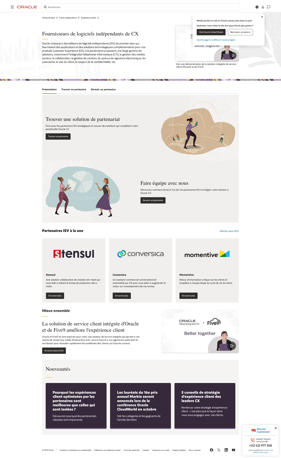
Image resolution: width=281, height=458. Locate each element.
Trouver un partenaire (58, 136)
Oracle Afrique (48, 17)
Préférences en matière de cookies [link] (107, 450)
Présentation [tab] (49, 89)
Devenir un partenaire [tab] (103, 89)
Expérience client (88, 17)
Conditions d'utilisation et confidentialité (75, 450)
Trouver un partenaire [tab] (73, 89)
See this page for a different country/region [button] (216, 39)
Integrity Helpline (179, 450)
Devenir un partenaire (153, 200)
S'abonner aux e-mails (160, 450)
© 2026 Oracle (48, 450)
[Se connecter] (263, 7)
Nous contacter (195, 450)
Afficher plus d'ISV (229, 231)
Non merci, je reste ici (240, 32)
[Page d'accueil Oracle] (26, 7)
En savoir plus (55, 295)
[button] (12, 7)
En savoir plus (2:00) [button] (54, 350)
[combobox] (140, 7)
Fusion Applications (68, 17)
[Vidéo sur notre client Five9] (200, 331)
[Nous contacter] (268, 7)
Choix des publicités (131, 450)
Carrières (145, 450)
